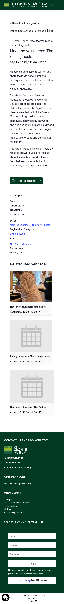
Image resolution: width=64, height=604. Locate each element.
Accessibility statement (14, 512)
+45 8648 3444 (12, 462)
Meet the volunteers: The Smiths (28, 407)
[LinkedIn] (36, 601)
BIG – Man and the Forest (16, 502)
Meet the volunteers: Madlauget (28, 306)
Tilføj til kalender (26, 180)
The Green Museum (20, 244)
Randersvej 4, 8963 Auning (17, 467)
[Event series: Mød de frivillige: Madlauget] (40, 311)
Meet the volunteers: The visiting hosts (30, 224)
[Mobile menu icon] (58, 5)
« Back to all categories (24, 23)
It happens (8, 499)
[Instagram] (32, 601)
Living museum (18, 233)
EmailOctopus (39, 580)
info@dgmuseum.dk (13, 457)
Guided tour (10, 509)
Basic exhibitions (11, 506)
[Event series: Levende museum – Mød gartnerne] (40, 361)
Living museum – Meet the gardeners (31, 356)
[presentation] (31, 286)
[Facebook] (28, 601)
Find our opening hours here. (18, 483)
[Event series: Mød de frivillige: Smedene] (40, 412)
